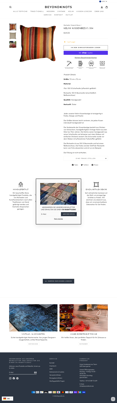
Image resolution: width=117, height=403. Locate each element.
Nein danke (58, 219)
